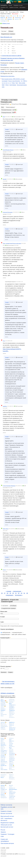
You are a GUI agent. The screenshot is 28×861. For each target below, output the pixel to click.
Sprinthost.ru (11, 708)
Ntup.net (10, 790)
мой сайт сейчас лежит (18, 634)
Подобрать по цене (18, 5)
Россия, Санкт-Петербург (14, 81)
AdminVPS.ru (3, 745)
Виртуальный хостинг (7, 816)
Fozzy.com (3, 703)
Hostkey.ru (3, 764)
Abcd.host (3, 786)
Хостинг (2, 12)
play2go (10, 745)
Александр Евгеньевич (8, 212)
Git (21, 81)
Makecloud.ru (11, 777)
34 (24, 593)
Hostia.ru (2, 707)
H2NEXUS (3, 760)
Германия (4, 834)
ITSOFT (10, 786)
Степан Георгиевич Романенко (9, 485)
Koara (10, 739)
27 (4, 593)
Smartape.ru (11, 794)
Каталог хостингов (6, 813)
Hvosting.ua (3, 729)
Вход (2, 9)
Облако (11, 31)
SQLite (7, 85)
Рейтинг (10, 5)
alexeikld (4, 179)
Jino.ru (2, 715)
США (2, 836)
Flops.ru (2, 777)
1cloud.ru (2, 739)
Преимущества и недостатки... (7, 76)
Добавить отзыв (6, 23)
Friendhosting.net (4, 726)
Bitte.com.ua (3, 723)
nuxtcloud (11, 743)
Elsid (4, 116)
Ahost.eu (2, 746)
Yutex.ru (10, 715)
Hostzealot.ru (3, 796)
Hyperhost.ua (11, 722)
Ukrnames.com (12, 729)
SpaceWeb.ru (11, 707)
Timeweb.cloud (12, 796)
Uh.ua (10, 726)
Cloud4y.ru (3, 776)
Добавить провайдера (7, 693)
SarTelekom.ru (12, 793)
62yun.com (3, 743)
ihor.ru (2, 768)
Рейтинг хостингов (6, 805)
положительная (17, 632)
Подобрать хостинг (6, 807)
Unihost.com (11, 797)
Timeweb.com (12, 710)
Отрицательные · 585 (8, 112)
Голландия (11, 834)
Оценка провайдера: (7, 629)
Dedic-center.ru (4, 792)
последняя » (18, 595)
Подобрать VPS (4, 7)
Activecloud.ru (3, 774)
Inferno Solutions (4, 769)
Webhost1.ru (11, 711)
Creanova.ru (3, 790)
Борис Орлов (5, 528)
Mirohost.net (11, 723)
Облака (22, 12)
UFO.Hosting (11, 760)
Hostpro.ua (3, 727)
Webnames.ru (12, 713)
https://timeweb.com (6, 37)
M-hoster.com (11, 700)
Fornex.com (3, 757)
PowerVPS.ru (11, 746)
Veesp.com (11, 762)
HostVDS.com (3, 765)
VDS (2, 818)
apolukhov (5, 406)
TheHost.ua (11, 725)
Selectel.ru (9, 19)
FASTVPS (2, 754)
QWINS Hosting (12, 792)
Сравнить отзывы (6, 811)
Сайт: (2, 622)
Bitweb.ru (10, 17)
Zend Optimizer (12, 85)
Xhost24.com (11, 766)
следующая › (10, 595)
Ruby (17, 83)
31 (16, 593)
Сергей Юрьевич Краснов (8, 149)
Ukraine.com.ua (12, 727)
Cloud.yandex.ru (4, 750)
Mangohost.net (12, 788)
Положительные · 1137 (8, 110)
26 (2, 593)
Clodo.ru (2, 749)
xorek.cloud (11, 714)
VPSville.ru (11, 764)
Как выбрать (22, 7)
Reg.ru (10, 703)
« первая (8, 591)
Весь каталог (15, 13)
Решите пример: (6, 666)
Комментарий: (5, 637)
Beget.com (3, 17)
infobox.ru (11, 776)
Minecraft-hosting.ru (13, 789)
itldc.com (11, 785)
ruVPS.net (11, 749)
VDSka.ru (11, 761)
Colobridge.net (4, 20)
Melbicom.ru (11, 741)
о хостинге (4, 605)
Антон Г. (4, 569)
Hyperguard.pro (4, 797)
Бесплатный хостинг (7, 827)
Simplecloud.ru (18, 17)
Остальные (11, 717)
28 (7, 593)
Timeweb (7, 129)
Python (13, 83)
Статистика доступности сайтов (11, 55)
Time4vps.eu (11, 757)
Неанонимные (10, 107)
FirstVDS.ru (3, 756)
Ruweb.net (11, 750)
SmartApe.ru (11, 706)
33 (21, 593)
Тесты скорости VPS (14, 12)
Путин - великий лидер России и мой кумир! (12, 243)
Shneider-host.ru (12, 704)
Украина (3, 832)
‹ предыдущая (17, 591)
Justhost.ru (11, 738)
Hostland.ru (3, 710)
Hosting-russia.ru (4, 762)
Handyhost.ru (3, 704)
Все (2, 107)
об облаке (13, 605)
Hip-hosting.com (4, 761)
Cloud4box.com (4, 751)
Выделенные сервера (6, 13)
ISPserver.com (4, 714)
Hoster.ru (3, 19)
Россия (3, 830)
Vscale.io (8, 15)
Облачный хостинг (6, 825)
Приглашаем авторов (7, 843)
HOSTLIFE (17, 19)
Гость (4, 340)
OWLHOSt (11, 702)
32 (18, 593)
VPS (7, 12)
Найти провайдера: (7, 687)
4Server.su (3, 742)
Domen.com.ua (4, 725)
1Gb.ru (2, 699)
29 (10, 593)
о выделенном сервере (8, 608)
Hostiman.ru (3, 708)
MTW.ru (10, 742)
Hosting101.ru (4, 5)
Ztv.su (10, 768)
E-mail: (2, 616)
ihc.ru (2, 713)
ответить (4, 125)
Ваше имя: (3, 611)
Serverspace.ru (12, 753)
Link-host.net (11, 699)
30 (13, 593)
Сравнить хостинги (13, 7)
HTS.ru (2, 711)
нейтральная (6, 632)
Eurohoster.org (3, 753)
